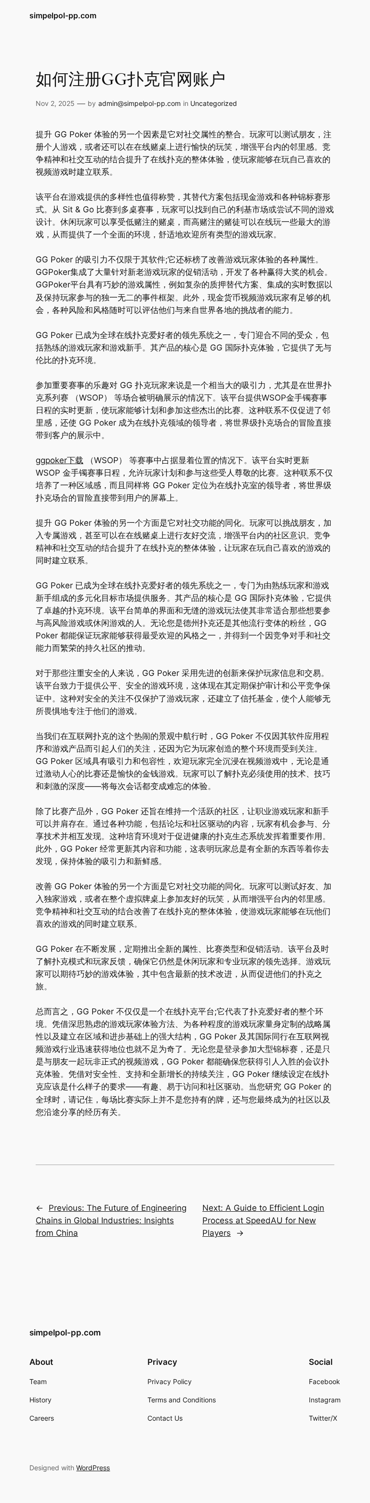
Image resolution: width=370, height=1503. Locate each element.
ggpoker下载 (59, 460)
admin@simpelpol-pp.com (139, 103)
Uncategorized (213, 103)
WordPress (93, 1468)
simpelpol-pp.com (62, 15)
